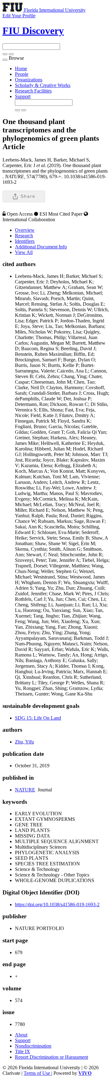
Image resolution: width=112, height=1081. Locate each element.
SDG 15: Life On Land (38, 718)
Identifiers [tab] (25, 241)
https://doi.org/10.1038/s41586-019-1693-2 (57, 904)
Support (22, 96)
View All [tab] (24, 252)
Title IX (22, 1051)
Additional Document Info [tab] (41, 246)
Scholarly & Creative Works (42, 85)
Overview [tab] (25, 230)
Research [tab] (24, 235)
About (21, 1034)
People (21, 74)
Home (21, 68)
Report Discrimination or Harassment (51, 1057)
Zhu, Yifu (24, 741)
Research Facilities (33, 90)
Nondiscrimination (33, 1046)
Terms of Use (37, 1073)
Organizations (28, 79)
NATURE (25, 789)
